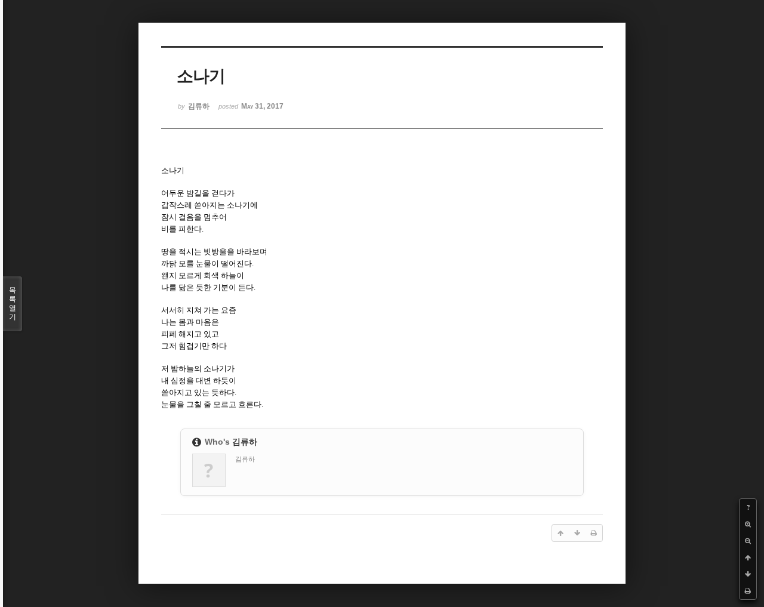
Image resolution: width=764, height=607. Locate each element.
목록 (12, 303)
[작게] (748, 540)
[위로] (748, 557)
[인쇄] (748, 591)
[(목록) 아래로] (748, 574)
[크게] (748, 524)
